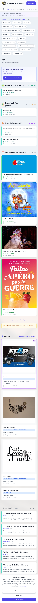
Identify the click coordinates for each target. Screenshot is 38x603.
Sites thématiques (18, 9)
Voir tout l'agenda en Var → (19, 320)
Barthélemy (19, 13)
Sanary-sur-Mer (9, 42)
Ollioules (29, 34)
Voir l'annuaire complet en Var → (27, 336)
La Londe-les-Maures (26, 46)
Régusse (6, 53)
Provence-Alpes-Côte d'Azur (16, 19)
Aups (22, 38)
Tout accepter (19, 599)
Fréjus (27, 23)
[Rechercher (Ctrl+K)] (4, 9)
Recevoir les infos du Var (12, 78)
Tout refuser (19, 595)
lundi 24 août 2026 (9, 13)
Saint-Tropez (17, 34)
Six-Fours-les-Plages (10, 50)
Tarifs (28, 9)
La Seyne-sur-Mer (9, 38)
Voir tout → (33, 508)
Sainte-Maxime (28, 30)
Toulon (16, 23)
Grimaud (21, 42)
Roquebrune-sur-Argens (11, 30)
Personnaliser (19, 591)
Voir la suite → (32, 85)
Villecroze (18, 53)
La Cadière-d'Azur (9, 46)
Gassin (6, 34)
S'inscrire (31, 3)
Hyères (6, 23)
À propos (34, 9)
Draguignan (7, 26)
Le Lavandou (25, 50)
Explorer (9, 9)
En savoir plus (23, 587)
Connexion (20, 3)
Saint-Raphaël (20, 26)
